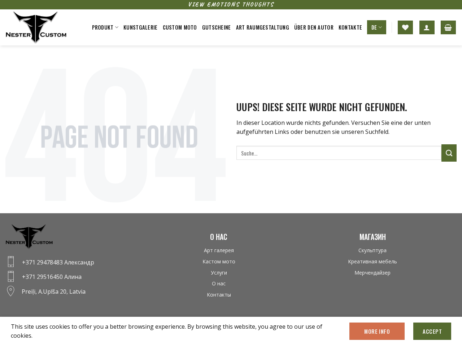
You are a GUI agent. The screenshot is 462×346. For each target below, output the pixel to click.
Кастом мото (218, 261)
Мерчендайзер (372, 272)
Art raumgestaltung (262, 27)
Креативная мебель (372, 261)
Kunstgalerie (140, 27)
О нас (219, 283)
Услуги (219, 272)
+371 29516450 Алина (52, 277)
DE (374, 27)
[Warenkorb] (448, 27)
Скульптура (372, 250)
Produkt (103, 27)
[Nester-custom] (41, 27)
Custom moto (180, 27)
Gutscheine (216, 27)
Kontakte (350, 27)
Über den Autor (314, 27)
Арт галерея (219, 250)
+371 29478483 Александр (58, 262)
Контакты (219, 294)
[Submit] (449, 153)
